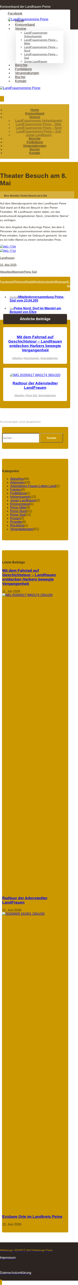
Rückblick (17, 525)
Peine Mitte (18, 507)
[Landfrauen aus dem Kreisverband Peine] (28, 19)
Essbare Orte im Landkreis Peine (32, 1216)
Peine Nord (18, 511)
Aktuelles (5, 271)
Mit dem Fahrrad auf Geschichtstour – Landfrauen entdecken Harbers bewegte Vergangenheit (29, 577)
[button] (15, 13)
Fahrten (15, 489)
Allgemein (17, 271)
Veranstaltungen (49, 358)
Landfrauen (7, 257)
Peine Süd (30, 271)
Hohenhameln (31, 358)
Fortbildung (18, 493)
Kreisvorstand (20, 504)
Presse (15, 518)
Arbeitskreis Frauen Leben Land (33, 486)
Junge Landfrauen (23, 500)
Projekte (16, 522)
